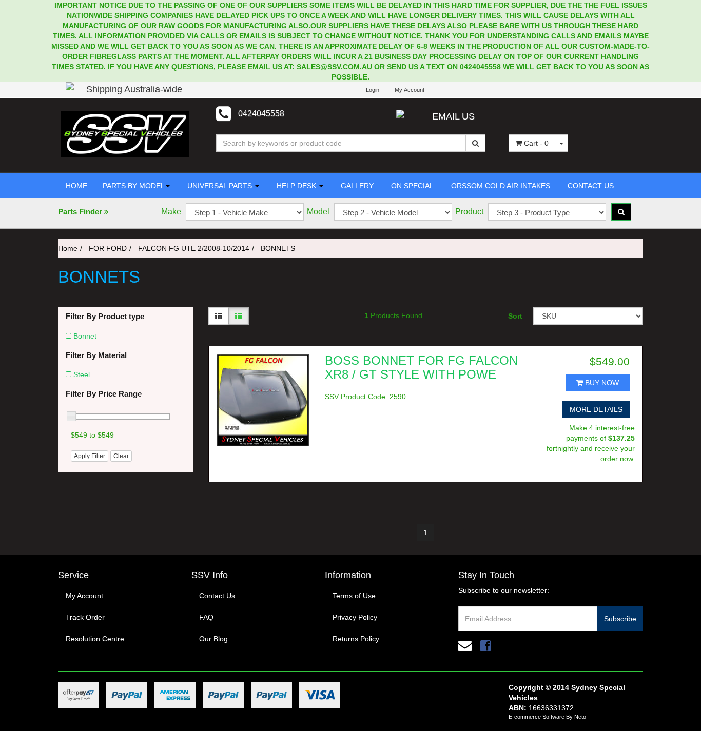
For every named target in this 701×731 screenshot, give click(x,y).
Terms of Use (354, 595)
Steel (81, 374)
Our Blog (213, 639)
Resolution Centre (95, 639)
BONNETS (278, 248)
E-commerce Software (536, 717)
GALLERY (356, 186)
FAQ (206, 617)
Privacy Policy (355, 617)
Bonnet (84, 336)
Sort (515, 316)
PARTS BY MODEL (134, 186)
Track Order (85, 617)
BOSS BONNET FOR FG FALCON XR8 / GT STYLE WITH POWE (421, 367)
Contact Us (217, 595)
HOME (76, 186)
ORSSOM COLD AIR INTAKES (499, 186)
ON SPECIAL (411, 186)
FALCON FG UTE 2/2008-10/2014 (193, 248)
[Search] (475, 143)
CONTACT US (590, 186)
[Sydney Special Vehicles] (125, 133)
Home (67, 248)
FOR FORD (108, 248)
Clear (121, 456)
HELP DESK (296, 186)
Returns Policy (356, 639)
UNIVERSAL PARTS (219, 186)
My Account (84, 595)
